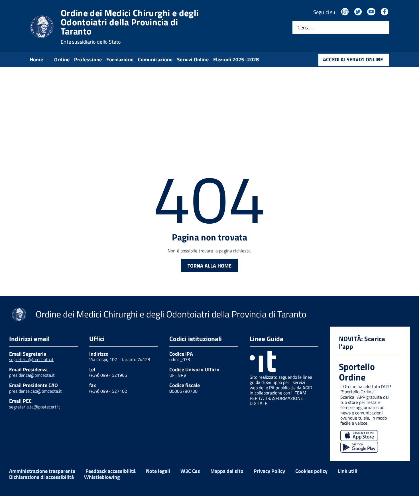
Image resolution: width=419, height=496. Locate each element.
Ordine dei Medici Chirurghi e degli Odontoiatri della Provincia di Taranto (130, 26)
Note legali (158, 471)
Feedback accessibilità (111, 471)
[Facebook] (385, 12)
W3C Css (190, 471)
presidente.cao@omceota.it (35, 391)
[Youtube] (371, 12)
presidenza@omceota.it (32, 375)
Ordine (62, 59)
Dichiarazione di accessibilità (41, 477)
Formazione (119, 59)
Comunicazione (155, 59)
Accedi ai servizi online (353, 59)
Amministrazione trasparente (42, 471)
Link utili (347, 471)
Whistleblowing (102, 477)
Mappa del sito (226, 471)
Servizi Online (193, 59)
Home (36, 59)
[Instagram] (345, 12)
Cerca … (306, 28)
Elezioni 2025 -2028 (236, 59)
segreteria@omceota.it (31, 359)
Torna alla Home (210, 266)
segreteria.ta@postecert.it (34, 406)
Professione (88, 59)
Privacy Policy (269, 471)
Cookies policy (311, 471)
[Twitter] (358, 12)
